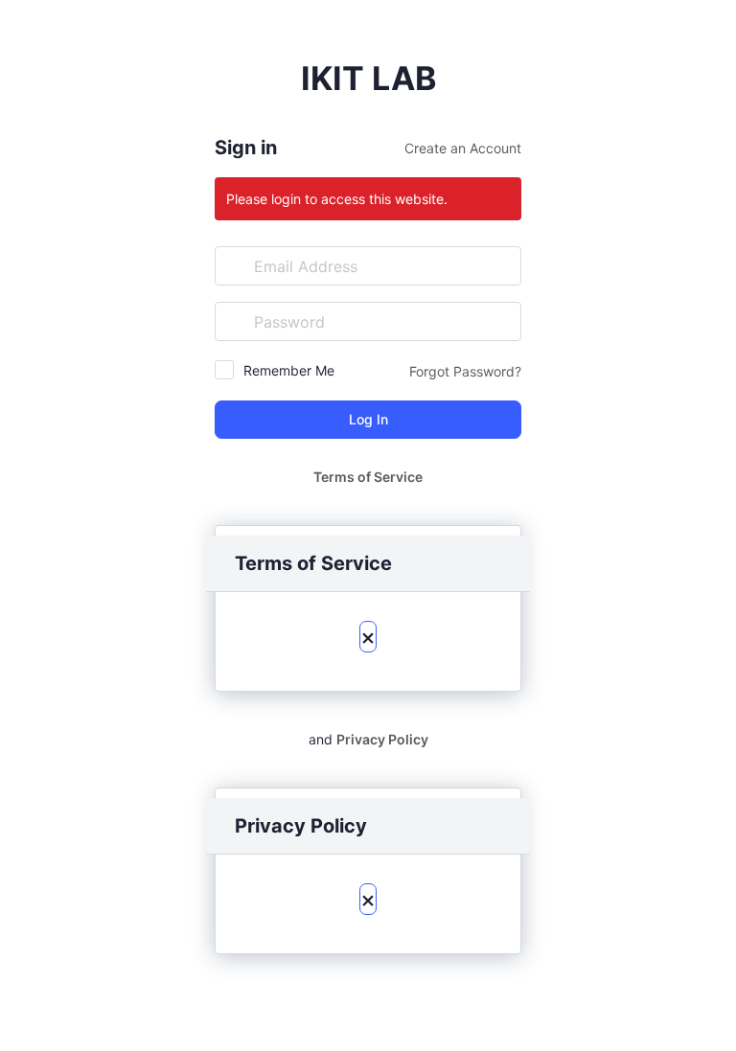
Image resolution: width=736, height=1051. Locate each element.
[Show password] (502, 321)
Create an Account (462, 148)
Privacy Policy (382, 739)
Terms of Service (368, 476)
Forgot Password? (465, 371)
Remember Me (288, 370)
